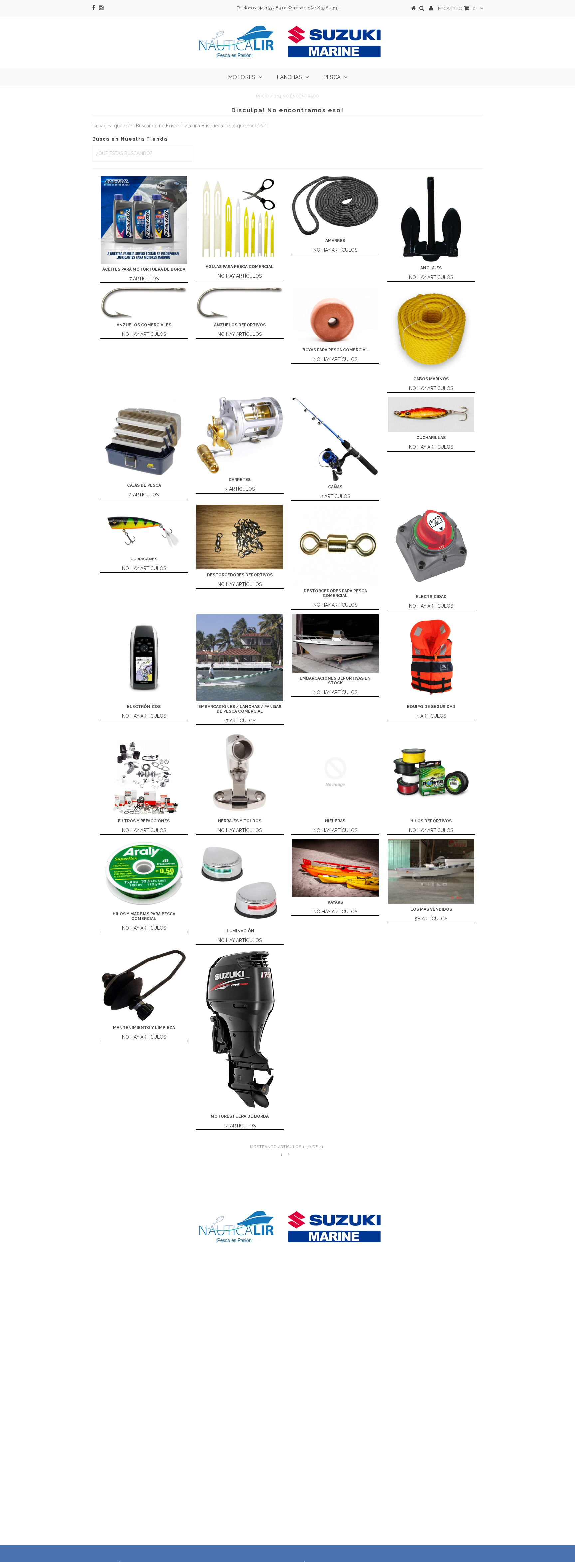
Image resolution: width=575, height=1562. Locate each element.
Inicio (262, 96)
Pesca (332, 77)
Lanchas (289, 77)
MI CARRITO (457, 8)
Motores (241, 77)
